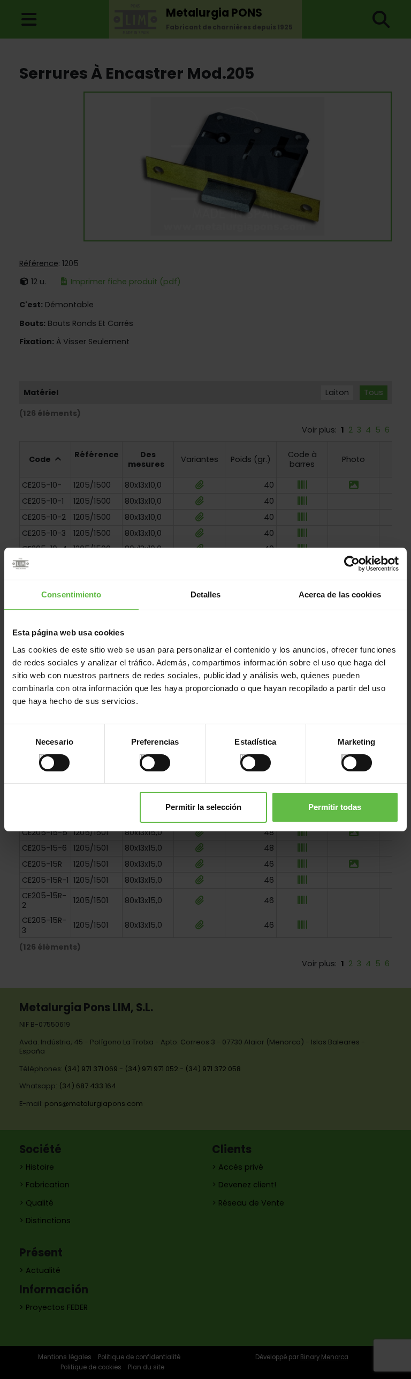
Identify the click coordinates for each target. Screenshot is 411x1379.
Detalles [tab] (206, 594)
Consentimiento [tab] (71, 594)
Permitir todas (334, 807)
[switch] (143, 758)
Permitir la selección (203, 807)
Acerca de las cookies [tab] (340, 594)
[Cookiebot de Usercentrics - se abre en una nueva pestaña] (352, 564)
